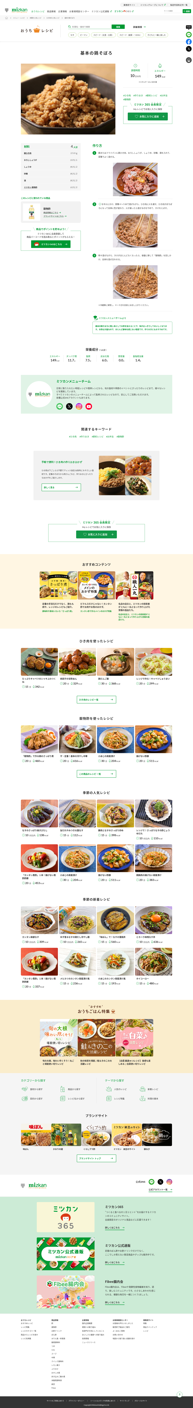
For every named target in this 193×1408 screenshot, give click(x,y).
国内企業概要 (87, 1323)
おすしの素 (55, 1372)
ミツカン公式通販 (100, 11)
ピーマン (83, 35)
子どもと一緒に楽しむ (156, 35)
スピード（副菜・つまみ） (130, 35)
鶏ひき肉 (27, 153)
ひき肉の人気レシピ (52, 18)
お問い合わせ (118, 1334)
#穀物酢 (127, 99)
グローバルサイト (141, 1401)
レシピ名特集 (26, 1338)
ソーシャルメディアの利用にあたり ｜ (104, 1401)
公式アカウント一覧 (158, 1189)
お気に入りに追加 (149, 116)
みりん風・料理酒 (58, 1338)
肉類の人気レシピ (35, 18)
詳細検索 (137, 27)
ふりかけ (54, 1369)
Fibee (53, 1388)
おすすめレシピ (27, 1323)
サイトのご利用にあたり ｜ (57, 1401)
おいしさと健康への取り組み (93, 1334)
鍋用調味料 (55, 1342)
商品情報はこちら (50, 212)
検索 (188, 11)
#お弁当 (163, 95)
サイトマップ (127, 1401)
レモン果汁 (55, 1365)
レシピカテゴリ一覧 (28, 1331)
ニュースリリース (88, 1342)
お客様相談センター (79, 11)
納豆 (53, 1384)
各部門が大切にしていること (93, 1331)
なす (72, 35)
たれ (53, 1350)
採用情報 (85, 1338)
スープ (53, 1353)
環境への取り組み (89, 1327)
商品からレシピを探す (29, 1334)
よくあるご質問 (119, 1331)
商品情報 (51, 11)
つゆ (53, 1346)
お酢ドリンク (56, 1331)
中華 (53, 1357)
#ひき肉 (127, 95)
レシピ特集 (25, 1327)
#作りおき (138, 95)
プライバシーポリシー (79, 1401)
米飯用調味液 (56, 1380)
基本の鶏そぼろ (70, 18)
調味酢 (54, 1327)
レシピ (145, 1331)
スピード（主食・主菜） (103, 35)
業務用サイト (148, 1320)
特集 (145, 1323)
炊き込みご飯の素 (58, 1376)
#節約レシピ (151, 95)
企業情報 (62, 11)
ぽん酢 (54, 1334)
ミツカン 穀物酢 (30, 187)
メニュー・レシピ (19, 18)
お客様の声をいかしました (123, 1323)
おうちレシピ (38, 11)
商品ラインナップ (150, 1327)
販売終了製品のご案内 (121, 1327)
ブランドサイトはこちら (53, 216)
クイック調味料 (57, 1361)
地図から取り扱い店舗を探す (124, 1338)
